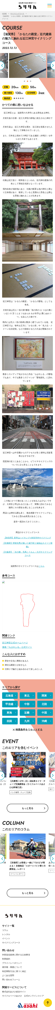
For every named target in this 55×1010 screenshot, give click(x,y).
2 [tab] (27, 80)
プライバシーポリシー (12, 963)
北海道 (9, 695)
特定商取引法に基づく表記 (14, 971)
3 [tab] (30, 80)
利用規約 (6, 959)
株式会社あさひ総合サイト (14, 991)
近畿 (26, 712)
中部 (26, 704)
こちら (41, 566)
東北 (26, 695)
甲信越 (9, 704)
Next (50, 65)
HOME (4, 13)
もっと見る (27, 808)
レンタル (6, 934)
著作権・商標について (12, 967)
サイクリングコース (17, 13)
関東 (44, 695)
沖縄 (44, 721)
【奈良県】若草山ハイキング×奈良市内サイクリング (27, 537)
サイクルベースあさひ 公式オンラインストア (23, 996)
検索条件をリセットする (29, 729)
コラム (5, 930)
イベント (6, 938)
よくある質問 (8, 975)
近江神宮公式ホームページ (15, 642)
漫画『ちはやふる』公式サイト (17, 647)
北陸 (44, 704)
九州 (26, 721)
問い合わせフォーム (11, 979)
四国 (9, 721)
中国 (44, 712)
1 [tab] (24, 80)
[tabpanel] (28, 65)
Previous (4, 65)
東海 (9, 712)
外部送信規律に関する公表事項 (16, 954)
